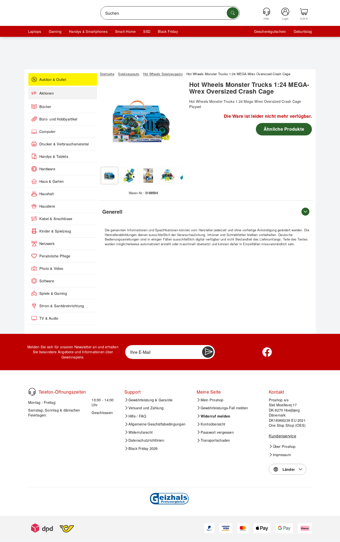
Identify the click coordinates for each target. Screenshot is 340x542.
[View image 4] (167, 175)
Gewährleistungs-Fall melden (224, 407)
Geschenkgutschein (270, 31)
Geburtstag (303, 31)
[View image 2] (129, 175)
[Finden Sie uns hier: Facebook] (267, 352)
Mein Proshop (212, 399)
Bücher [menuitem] (45, 106)
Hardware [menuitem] (47, 168)
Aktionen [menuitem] (46, 93)
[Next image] (175, 123)
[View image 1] (109, 175)
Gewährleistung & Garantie (150, 399)
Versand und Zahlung (146, 407)
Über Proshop (284, 446)
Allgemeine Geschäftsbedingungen (156, 424)
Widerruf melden (215, 416)
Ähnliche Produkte (284, 129)
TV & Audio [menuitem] (48, 318)
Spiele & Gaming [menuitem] (53, 293)
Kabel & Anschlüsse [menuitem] (55, 218)
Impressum (282, 454)
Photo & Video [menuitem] (51, 268)
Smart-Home (125, 31)
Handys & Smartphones (88, 31)
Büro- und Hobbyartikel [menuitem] (58, 119)
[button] (141, 121)
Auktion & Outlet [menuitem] (52, 79)
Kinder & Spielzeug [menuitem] (55, 231)
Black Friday (168, 31)
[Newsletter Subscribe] (208, 352)
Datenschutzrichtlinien (146, 440)
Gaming (55, 31)
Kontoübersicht (213, 424)
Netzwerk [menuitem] (47, 243)
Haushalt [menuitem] (46, 193)
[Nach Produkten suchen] (233, 13)
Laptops (34, 31)
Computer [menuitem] (47, 131)
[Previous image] (107, 123)
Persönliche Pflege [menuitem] (54, 255)
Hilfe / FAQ (137, 416)
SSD (146, 31)
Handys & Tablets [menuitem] (53, 156)
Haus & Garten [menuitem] (51, 181)
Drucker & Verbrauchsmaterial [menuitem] (64, 143)
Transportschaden (215, 440)
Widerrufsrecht (140, 432)
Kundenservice (282, 436)
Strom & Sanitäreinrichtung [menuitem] (61, 305)
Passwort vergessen (217, 432)
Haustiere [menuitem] (47, 206)
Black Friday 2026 (143, 448)
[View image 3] (148, 175)
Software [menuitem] (46, 280)
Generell (112, 211)
